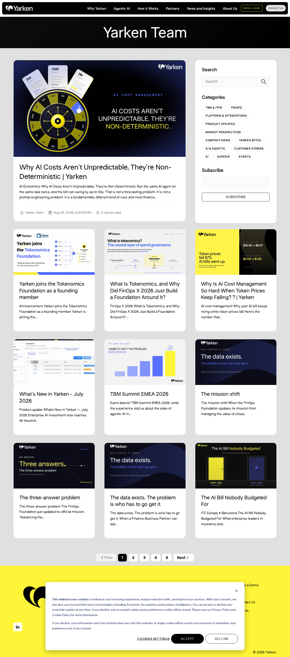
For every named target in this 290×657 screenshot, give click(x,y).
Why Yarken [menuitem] (96, 9)
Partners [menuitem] (172, 9)
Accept (187, 638)
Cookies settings (153, 638)
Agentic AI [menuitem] (122, 9)
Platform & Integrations (226, 115)
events (245, 156)
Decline (222, 638)
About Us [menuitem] (230, 9)
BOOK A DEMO (251, 8)
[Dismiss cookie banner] (236, 591)
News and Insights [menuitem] (201, 9)
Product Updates (220, 124)
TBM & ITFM (214, 107)
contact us (275, 8)
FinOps (236, 107)
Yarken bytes (250, 140)
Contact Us (246, 602)
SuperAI (223, 156)
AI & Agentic (215, 148)
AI (207, 156)
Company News (218, 140)
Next (181, 557)
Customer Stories (249, 148)
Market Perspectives (223, 132)
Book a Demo (248, 585)
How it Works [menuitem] (148, 9)
